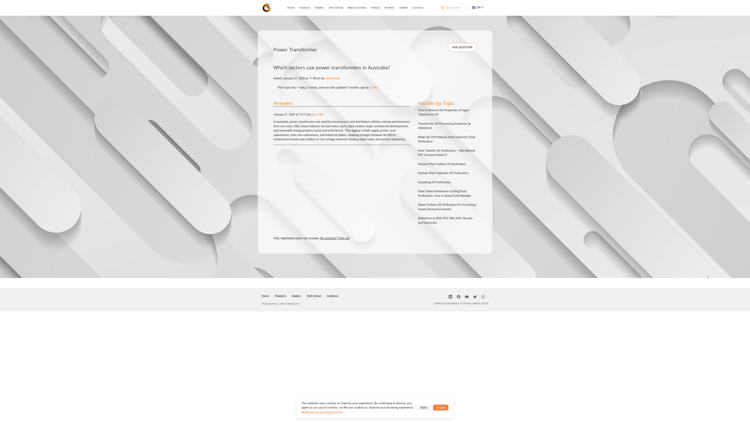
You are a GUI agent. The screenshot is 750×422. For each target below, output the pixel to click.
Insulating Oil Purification (434, 182)
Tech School (314, 296)
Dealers (296, 296)
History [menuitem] (375, 7)
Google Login (375, 141)
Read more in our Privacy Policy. (322, 412)
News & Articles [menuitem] (357, 7)
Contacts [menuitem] (417, 7)
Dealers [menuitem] (319, 7)
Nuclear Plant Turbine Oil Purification (442, 164)
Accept (441, 407)
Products (280, 296)
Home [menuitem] (290, 7)
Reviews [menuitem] (390, 7)
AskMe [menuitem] (403, 7)
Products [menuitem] (304, 7)
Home (265, 296)
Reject (424, 407)
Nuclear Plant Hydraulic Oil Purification (443, 173)
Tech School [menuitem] (336, 7)
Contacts (332, 296)
